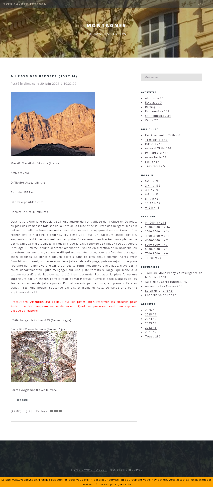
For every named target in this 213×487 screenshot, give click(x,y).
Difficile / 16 (154, 144)
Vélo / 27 (151, 120)
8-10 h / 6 (152, 199)
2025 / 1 (151, 314)
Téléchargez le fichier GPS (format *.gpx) (41, 320)
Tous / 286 (152, 336)
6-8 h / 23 (152, 194)
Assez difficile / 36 (158, 148)
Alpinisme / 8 (154, 98)
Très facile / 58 (156, 166)
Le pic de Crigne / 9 (159, 290)
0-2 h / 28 (152, 181)
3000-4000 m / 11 (157, 236)
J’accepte (125, 484)
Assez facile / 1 (155, 157)
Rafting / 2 (152, 107)
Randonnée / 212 (157, 111)
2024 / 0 (151, 319)
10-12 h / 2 (152, 203)
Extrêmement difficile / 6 (162, 135)
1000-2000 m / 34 (157, 227)
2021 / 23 (151, 332)
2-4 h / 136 (152, 185)
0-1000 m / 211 (155, 222)
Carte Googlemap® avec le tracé (34, 390)
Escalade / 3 (153, 102)
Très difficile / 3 (156, 140)
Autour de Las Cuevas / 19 (164, 286)
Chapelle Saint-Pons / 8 (162, 295)
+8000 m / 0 (153, 258)
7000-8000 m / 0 (156, 253)
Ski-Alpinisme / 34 (158, 116)
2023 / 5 (151, 323)
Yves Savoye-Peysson (25, 4)
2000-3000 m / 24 (157, 231)
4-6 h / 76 (152, 190)
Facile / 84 (152, 162)
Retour (22, 399)
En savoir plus (106, 484)
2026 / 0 (151, 310)
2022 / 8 (151, 327)
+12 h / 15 (152, 207)
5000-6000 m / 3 (156, 244)
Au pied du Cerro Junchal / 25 (166, 282)
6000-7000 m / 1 (156, 249)
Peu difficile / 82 (156, 153)
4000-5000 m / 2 (156, 240)
